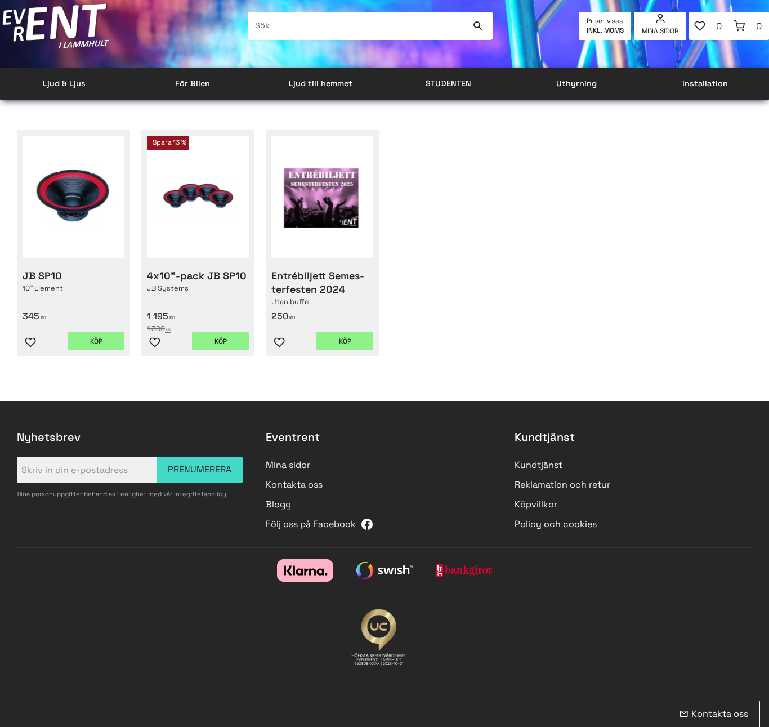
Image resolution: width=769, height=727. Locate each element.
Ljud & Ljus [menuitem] (64, 83)
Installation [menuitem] (705, 83)
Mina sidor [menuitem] (660, 30)
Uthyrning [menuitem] (576, 83)
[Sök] (477, 26)
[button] (709, 26)
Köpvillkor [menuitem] (536, 504)
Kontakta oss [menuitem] (294, 484)
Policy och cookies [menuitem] (556, 524)
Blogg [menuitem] (278, 504)
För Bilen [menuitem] (192, 83)
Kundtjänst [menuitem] (538, 465)
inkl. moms (605, 30)
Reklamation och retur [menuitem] (562, 484)
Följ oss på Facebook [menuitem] (311, 524)
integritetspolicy (200, 494)
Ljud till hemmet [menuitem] (320, 83)
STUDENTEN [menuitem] (448, 83)
